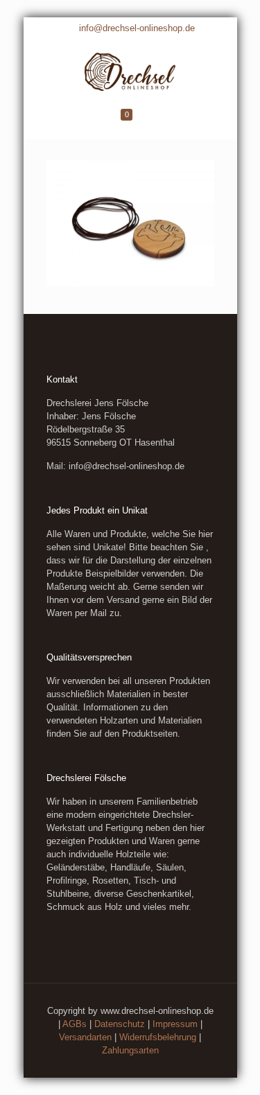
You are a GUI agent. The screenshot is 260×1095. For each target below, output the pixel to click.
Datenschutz (119, 1024)
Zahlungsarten (130, 1050)
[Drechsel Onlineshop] (130, 70)
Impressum (175, 1024)
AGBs (74, 1024)
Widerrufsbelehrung (157, 1037)
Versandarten (85, 1037)
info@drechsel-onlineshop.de (137, 28)
